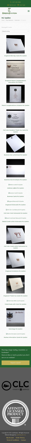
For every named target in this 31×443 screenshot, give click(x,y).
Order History (20, 438)
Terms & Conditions (13, 440)
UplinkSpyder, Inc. (21, 435)
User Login (22, 5)
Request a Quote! (15, 362)
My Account (12, 5)
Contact (23, 440)
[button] (28, 11)
